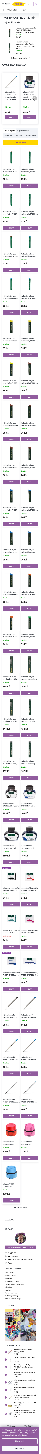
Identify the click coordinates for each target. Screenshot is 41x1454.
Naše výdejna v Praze (12, 1281)
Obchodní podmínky (11, 1296)
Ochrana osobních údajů (12, 1299)
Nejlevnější (8, 135)
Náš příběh (8, 1278)
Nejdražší (19, 135)
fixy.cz (10, 1263)
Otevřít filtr (20, 142)
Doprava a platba (10, 1275)
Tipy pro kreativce (11, 1293)
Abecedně (30, 135)
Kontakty (8, 1290)
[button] (6, 98)
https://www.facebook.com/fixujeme (20, 1259)
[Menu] (3, 4)
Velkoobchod (9, 1287)
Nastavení (19, 1441)
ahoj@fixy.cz (12, 1253)
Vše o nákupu (9, 1272)
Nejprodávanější (23, 130)
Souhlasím (19, 1448)
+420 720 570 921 (13, 1256)
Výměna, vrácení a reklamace (14, 1284)
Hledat (10, 10)
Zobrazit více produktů (19, 58)
